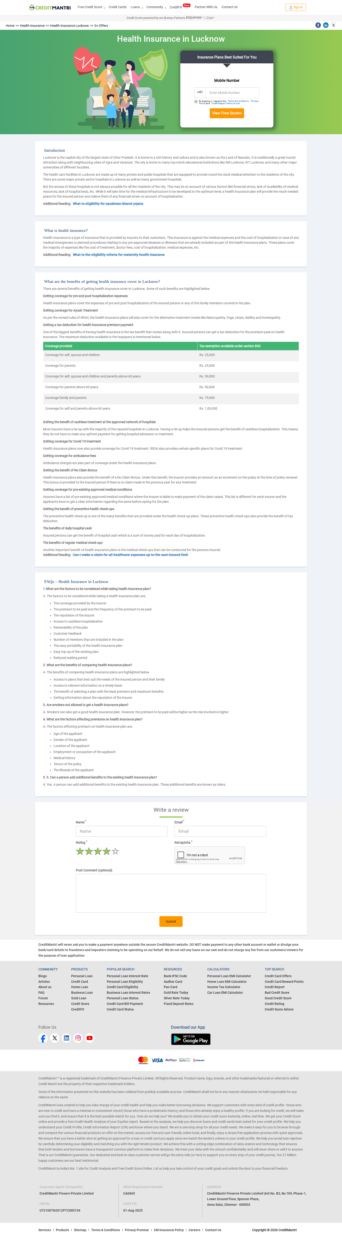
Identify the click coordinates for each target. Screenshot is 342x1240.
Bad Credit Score (277, 992)
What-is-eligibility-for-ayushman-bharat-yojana (108, 204)
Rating (81, 842)
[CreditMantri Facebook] (43, 1038)
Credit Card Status (120, 1009)
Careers (194, 1230)
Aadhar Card (173, 981)
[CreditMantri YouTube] (89, 1038)
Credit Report (275, 987)
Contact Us (229, 7)
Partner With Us (206, 7)
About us (44, 987)
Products (62, 1230)
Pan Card (170, 987)
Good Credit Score (278, 998)
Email (179, 822)
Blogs (42, 976)
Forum (43, 998)
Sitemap (80, 1230)
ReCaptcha (183, 842)
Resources (46, 1004)
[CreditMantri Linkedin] (66, 1038)
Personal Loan (82, 976)
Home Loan (79, 987)
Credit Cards (118, 7)
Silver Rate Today (177, 998)
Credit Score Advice (279, 1009)
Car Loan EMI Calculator (225, 992)
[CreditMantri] (49, 7)
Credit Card (79, 981)
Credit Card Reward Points (284, 981)
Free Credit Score (90, 7)
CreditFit (176, 7)
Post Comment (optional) (94, 870)
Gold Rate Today (176, 992)
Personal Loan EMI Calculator (229, 976)
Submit (171, 921)
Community (154, 7)
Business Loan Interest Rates (128, 992)
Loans (135, 7)
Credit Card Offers (278, 976)
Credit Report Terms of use (225, 103)
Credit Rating (274, 1004)
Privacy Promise (137, 1230)
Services (44, 1230)
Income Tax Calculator (223, 987)
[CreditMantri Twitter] (54, 1038)
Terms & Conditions (238, 101)
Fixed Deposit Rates (178, 1004)
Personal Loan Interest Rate (127, 976)
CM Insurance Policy (169, 1230)
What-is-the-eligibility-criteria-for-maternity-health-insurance (119, 255)
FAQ (41, 992)
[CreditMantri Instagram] (78, 1038)
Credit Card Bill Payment (125, 1004)
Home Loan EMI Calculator (227, 981)
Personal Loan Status (122, 998)
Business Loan (82, 992)
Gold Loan (78, 998)
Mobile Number (226, 80)
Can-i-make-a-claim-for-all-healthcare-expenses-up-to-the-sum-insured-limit (130, 555)
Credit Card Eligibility (122, 987)
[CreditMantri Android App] (237, 1039)
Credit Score (80, 1004)
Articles (44, 981)
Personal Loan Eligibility (125, 981)
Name (81, 822)
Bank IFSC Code (175, 976)
